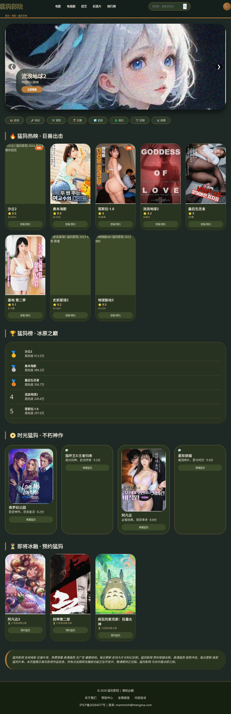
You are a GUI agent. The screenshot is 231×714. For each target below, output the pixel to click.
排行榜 (111, 6)
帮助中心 (107, 698)
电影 (58, 6)
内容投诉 (140, 698)
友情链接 (124, 698)
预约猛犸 (25, 630)
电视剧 (71, 6)
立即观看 (32, 89)
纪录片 (97, 6)
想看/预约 (25, 224)
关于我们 (90, 698)
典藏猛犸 (31, 519)
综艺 (84, 6)
